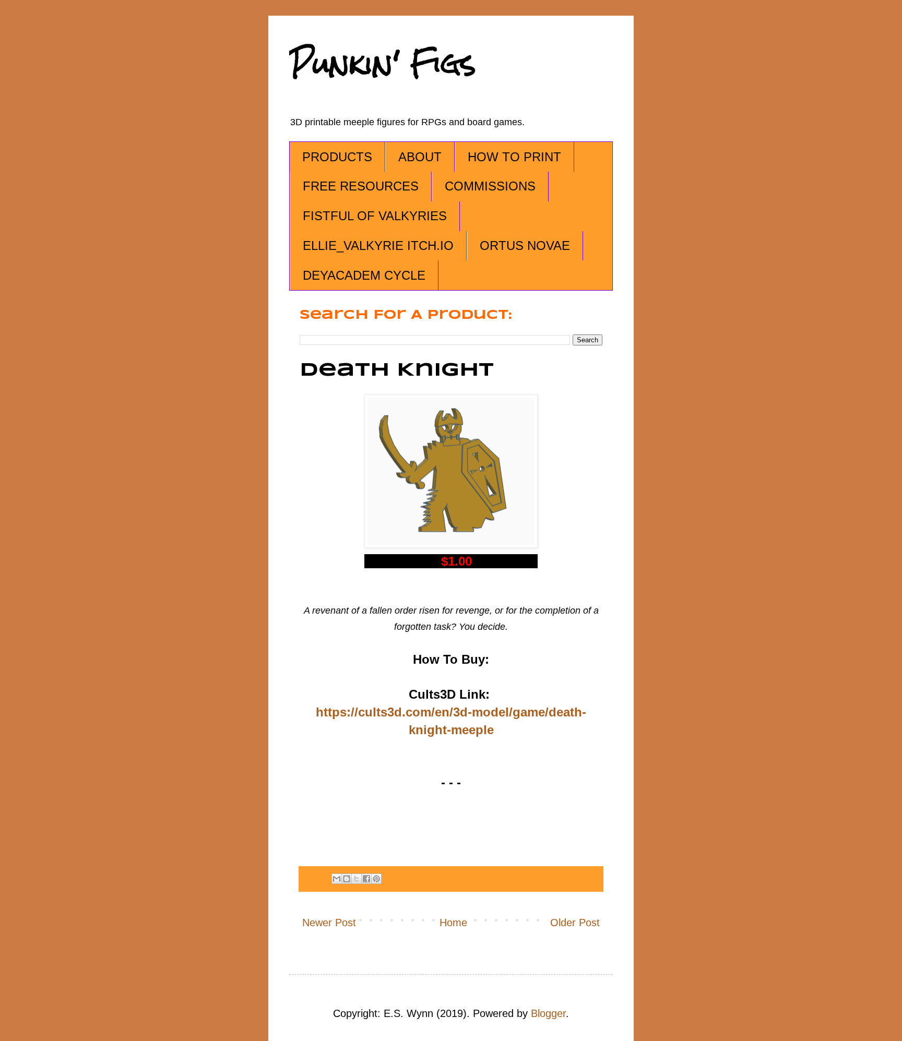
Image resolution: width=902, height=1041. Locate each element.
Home (453, 922)
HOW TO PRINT (514, 157)
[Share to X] (356, 879)
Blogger (548, 1013)
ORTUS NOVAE (525, 245)
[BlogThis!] (346, 879)
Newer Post (329, 922)
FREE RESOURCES (361, 186)
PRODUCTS (337, 157)
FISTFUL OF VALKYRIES (375, 216)
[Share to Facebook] (366, 879)
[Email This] (336, 879)
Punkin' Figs (382, 63)
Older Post (575, 922)
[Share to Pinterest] (376, 879)
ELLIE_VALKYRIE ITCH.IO (378, 245)
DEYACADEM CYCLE (364, 275)
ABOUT (420, 157)
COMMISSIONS (490, 186)
